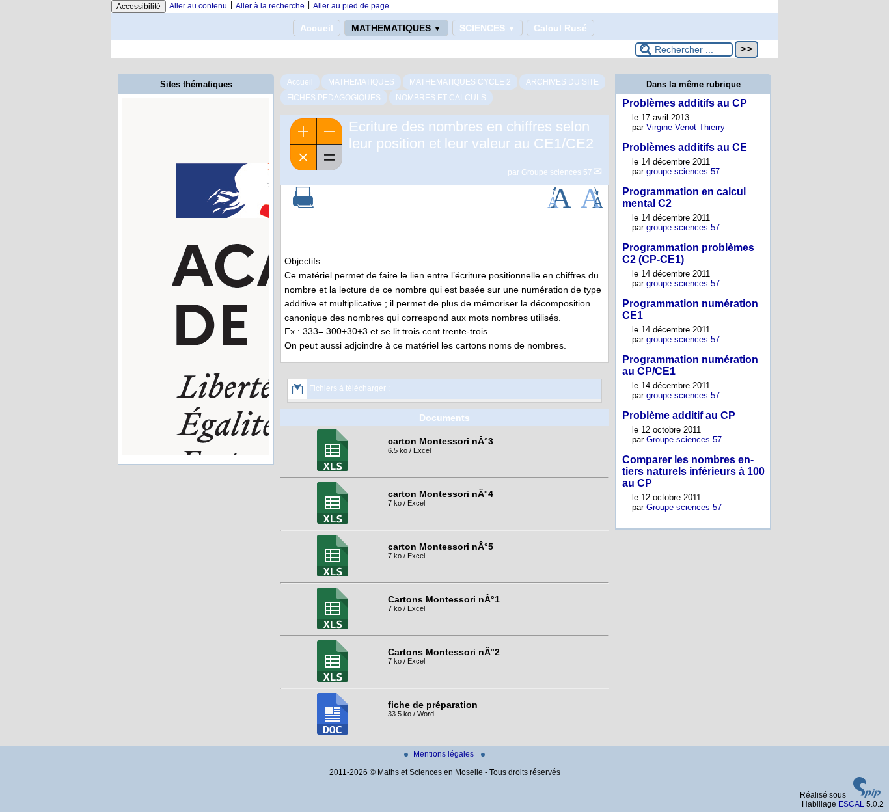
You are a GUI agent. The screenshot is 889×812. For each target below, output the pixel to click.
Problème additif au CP (678, 415)
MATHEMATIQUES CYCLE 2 (460, 82)
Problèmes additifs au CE (684, 147)
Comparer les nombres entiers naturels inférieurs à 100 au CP (693, 471)
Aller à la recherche (270, 5)
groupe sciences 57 (683, 171)
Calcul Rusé (560, 28)
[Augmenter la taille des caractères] (559, 205)
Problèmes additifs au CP (684, 103)
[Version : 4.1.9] (867, 795)
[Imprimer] (303, 205)
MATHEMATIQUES (396, 28)
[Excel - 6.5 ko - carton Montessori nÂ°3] (332, 468)
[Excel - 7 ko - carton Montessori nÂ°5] (332, 573)
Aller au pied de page (351, 5)
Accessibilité (138, 6)
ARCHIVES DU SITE (562, 82)
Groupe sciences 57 (556, 172)
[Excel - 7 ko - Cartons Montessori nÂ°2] (332, 679)
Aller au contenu (198, 5)
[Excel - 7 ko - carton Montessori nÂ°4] (332, 521)
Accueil (316, 28)
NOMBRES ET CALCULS (441, 97)
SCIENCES (487, 28)
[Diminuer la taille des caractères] (592, 205)
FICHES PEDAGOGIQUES (334, 97)
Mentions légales (444, 754)
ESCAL (851, 804)
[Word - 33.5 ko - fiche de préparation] (332, 732)
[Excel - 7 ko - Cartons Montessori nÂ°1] (332, 626)
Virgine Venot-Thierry (685, 127)
